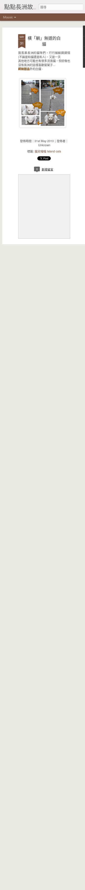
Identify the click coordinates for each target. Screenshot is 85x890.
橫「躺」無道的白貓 (44, 41)
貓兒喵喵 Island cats (48, 151)
